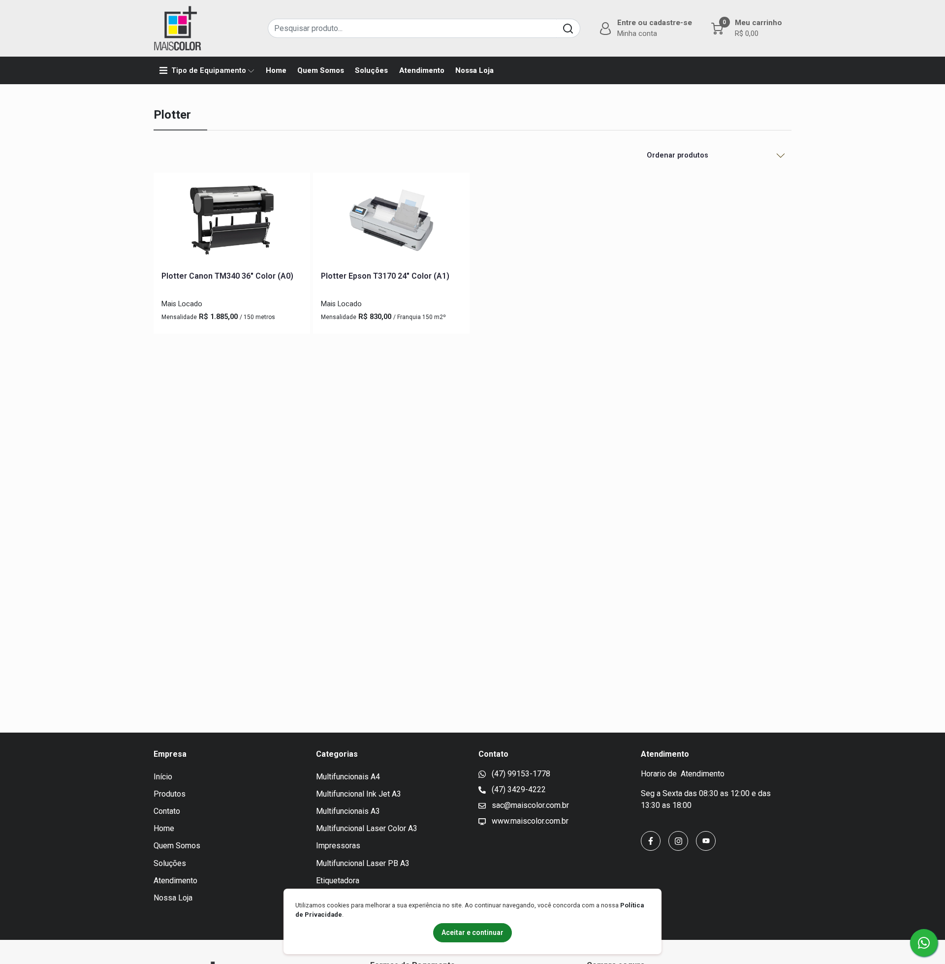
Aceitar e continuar (472, 932)
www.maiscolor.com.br (529, 821)
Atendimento (421, 70)
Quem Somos (320, 70)
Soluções (371, 70)
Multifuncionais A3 (348, 811)
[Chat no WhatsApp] (924, 943)
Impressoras (338, 845)
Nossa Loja (474, 70)
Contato (167, 811)
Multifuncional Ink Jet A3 (358, 794)
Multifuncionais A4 (348, 776)
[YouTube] (706, 841)
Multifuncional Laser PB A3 (363, 863)
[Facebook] (651, 841)
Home (276, 70)
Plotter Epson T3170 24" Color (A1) (385, 276)
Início (163, 776)
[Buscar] (568, 28)
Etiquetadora (337, 880)
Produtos (170, 794)
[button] (644, 28)
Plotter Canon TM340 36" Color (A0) (227, 276)
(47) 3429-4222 (518, 789)
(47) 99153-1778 (520, 773)
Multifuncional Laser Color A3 (366, 828)
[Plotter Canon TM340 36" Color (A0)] (232, 222)
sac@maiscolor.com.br (529, 805)
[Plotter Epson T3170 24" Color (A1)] (391, 222)
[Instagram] (678, 841)
